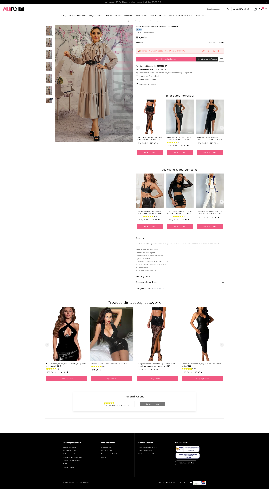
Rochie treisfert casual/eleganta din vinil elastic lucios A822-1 (201, 365)
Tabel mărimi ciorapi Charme (148, 454)
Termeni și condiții (69, 450)
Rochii (165, 289)
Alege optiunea (150, 152)
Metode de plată (106, 450)
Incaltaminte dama (113, 16)
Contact (103, 457)
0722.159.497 (162, 66)
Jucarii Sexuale (141, 16)
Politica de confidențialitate (72, 457)
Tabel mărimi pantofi (145, 450)
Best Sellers (201, 16)
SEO (80, 483)
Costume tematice (158, 16)
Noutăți (63, 16)
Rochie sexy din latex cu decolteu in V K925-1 (110, 364)
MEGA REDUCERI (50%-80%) (181, 16)
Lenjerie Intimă (95, 16)
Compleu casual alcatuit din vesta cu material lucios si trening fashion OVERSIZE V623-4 (210, 212)
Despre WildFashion (70, 447)
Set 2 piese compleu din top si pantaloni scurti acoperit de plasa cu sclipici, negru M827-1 (149, 138)
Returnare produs (186, 463)
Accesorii (128, 16)
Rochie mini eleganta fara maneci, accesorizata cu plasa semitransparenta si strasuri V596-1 (209, 138)
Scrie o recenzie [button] (152, 404)
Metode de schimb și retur (109, 454)
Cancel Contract (68, 467)
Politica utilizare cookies (71, 460)
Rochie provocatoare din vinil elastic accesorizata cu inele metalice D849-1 (179, 138)
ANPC (65, 464)
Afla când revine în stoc (166, 59)
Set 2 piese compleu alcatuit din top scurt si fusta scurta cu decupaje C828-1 (180, 212)
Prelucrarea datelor (69, 454)
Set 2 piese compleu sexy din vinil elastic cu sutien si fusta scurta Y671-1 (150, 212)
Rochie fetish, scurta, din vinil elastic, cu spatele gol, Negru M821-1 (66, 365)
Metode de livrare (106, 447)
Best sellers (157, 289)
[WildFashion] (13, 9)
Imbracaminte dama (77, 16)
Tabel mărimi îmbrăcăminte (147, 447)
